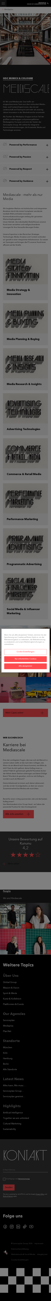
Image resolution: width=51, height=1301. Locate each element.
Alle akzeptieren (25, 666)
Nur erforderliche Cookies (25, 659)
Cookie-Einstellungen (25, 652)
